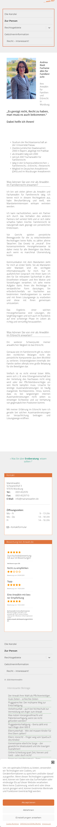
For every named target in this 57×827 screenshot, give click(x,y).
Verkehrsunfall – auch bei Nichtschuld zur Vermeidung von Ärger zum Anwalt (28, 710)
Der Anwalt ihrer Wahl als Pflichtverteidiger (29, 695)
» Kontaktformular (18, 527)
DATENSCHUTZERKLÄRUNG (30, 824)
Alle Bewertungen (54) (13, 563)
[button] (52, 762)
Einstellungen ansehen (28, 817)
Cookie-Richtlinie (12, 824)
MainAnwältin (16, 679)
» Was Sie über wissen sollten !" (28, 460)
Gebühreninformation (17, 34)
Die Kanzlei (11, 14)
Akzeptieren (28, 802)
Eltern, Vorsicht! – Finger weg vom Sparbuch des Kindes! (29, 738)
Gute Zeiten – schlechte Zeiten (23, 699)
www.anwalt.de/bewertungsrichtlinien (20, 620)
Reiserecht (44, 165)
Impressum (46, 824)
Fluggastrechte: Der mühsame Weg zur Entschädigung (27, 704)
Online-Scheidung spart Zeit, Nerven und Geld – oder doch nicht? (28, 754)
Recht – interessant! (18, 41)
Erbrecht (32, 165)
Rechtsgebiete (13, 27)
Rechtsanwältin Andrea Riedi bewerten (18, 611)
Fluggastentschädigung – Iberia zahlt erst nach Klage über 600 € (28, 726)
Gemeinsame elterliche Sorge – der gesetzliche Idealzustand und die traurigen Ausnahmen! (29, 746)
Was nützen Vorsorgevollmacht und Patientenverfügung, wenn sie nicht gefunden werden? (25, 718)
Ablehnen (28, 810)
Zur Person (11, 21)
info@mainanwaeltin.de (27, 498)
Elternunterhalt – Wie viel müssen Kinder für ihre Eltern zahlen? (29, 732)
